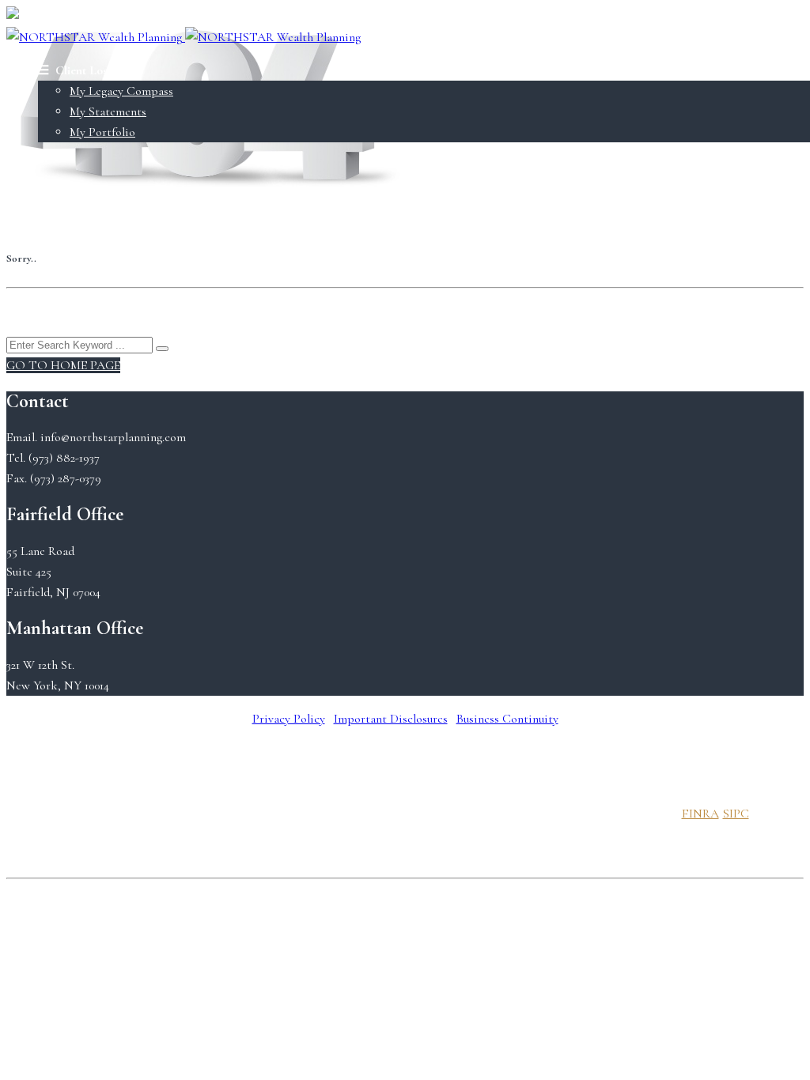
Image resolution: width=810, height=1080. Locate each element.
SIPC (736, 813)
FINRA (700, 813)
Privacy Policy (288, 719)
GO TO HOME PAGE (63, 365)
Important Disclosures (391, 719)
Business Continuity (507, 719)
